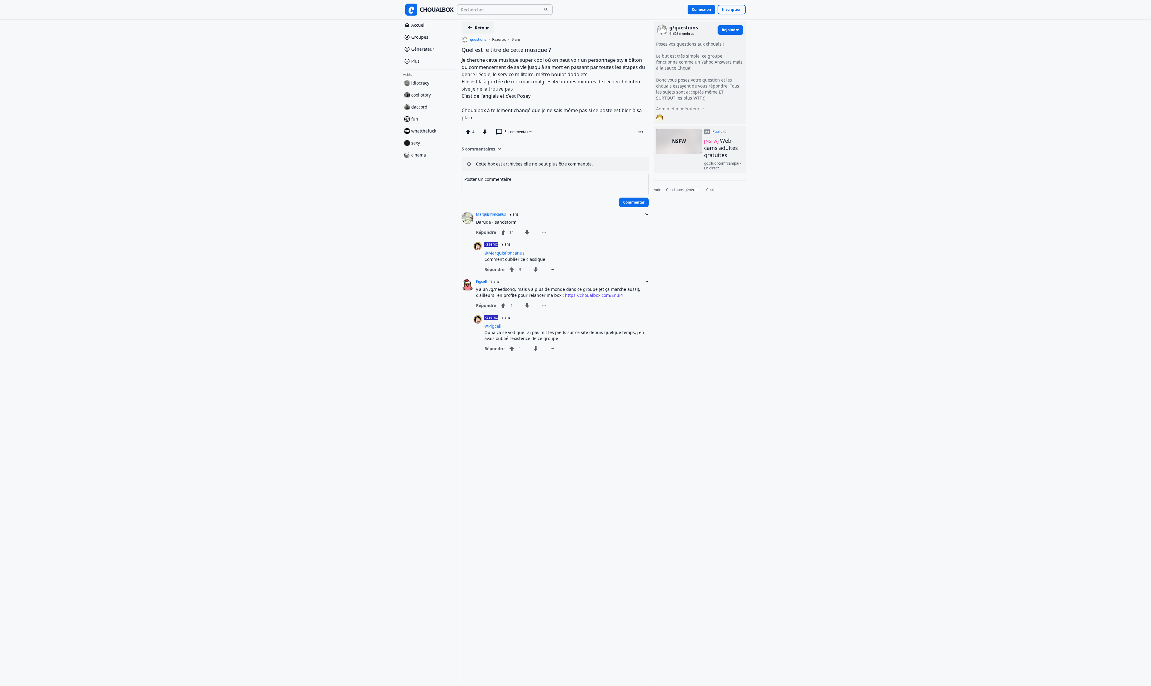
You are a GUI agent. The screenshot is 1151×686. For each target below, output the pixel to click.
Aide (657, 189)
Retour (482, 28)
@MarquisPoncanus (504, 253)
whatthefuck (423, 131)
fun (414, 119)
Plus (415, 61)
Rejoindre (730, 29)
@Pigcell (492, 326)
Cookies (712, 189)
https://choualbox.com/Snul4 (594, 295)
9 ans (516, 39)
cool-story (421, 95)
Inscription (732, 9)
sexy (415, 143)
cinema (418, 155)
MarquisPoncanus (491, 214)
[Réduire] (645, 214)
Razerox (499, 39)
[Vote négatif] (484, 132)
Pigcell (481, 281)
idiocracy (420, 83)
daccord (419, 107)
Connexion (701, 9)
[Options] (641, 132)
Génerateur (422, 49)
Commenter (633, 202)
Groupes (419, 37)
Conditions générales (683, 189)
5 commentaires (478, 149)
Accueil (418, 25)
